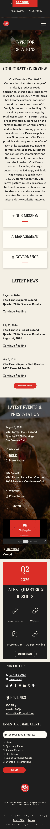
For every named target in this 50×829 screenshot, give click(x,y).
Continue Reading (14, 311)
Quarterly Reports (16, 746)
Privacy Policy (23, 815)
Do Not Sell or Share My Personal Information (25, 824)
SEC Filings (16, 705)
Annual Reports (14, 750)
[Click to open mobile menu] (43, 23)
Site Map (31, 820)
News (9, 742)
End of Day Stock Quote (19, 758)
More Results (25, 654)
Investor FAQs (17, 709)
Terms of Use (18, 820)
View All (17, 506)
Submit (14, 770)
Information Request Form (24, 713)
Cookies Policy (38, 815)
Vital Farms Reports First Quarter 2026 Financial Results (23, 366)
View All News (25, 385)
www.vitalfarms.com (31, 199)
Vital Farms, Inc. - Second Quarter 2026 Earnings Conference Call (21, 436)
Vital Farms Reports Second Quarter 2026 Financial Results (22, 302)
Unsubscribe (8, 815)
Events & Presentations (18, 762)
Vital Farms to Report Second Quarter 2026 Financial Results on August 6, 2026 (24, 334)
